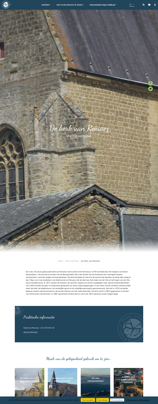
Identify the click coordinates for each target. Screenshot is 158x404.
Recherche (143, 5)
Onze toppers (71, 261)
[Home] (7, 4)
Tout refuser (102, 400)
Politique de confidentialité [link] (138, 400)
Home (60, 261)
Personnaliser (117, 400)
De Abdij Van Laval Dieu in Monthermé (29, 379)
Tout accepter (88, 400)
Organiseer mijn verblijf (102, 5)
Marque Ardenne (155, 5)
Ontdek (45, 5)
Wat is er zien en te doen (69, 5)
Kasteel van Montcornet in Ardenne (128, 380)
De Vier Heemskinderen (95, 379)
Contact (149, 5)
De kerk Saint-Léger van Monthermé (62, 379)
